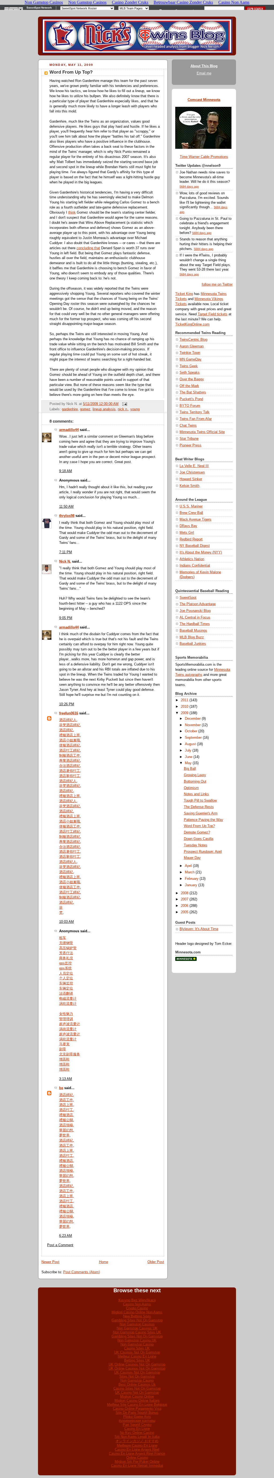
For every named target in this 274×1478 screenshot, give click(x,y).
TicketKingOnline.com (192, 324)
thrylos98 (66, 516)
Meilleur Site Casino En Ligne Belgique (137, 1405)
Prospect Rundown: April (203, 852)
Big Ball (190, 769)
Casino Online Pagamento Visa (137, 1409)
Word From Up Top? (71, 72)
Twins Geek (189, 366)
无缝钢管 (66, 943)
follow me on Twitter (217, 284)
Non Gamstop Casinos (137, 1324)
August (190, 744)
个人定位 (66, 978)
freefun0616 (68, 713)
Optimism (191, 788)
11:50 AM (66, 507)
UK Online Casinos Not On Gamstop (137, 1364)
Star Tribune (189, 439)
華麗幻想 (66, 1130)
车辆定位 (66, 988)
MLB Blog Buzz (192, 637)
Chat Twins (188, 425)
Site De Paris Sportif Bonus (137, 1413)
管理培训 (66, 1019)
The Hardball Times (195, 624)
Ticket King (184, 294)
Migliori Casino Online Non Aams (137, 1312)
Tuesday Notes (195, 845)
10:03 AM (66, 922)
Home (103, 1262)
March (190, 872)
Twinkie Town (190, 353)
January (191, 885)
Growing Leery (195, 775)
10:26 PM (66, 704)
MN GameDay (190, 359)
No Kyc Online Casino (137, 1433)
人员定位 (66, 973)
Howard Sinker (191, 479)
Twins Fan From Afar (196, 419)
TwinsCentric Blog (193, 340)
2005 (184, 912)
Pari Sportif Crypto (137, 1425)
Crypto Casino (137, 1308)
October (191, 731)
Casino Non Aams (137, 1304)
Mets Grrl (187, 533)
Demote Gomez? (197, 832)
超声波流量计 (69, 1024)
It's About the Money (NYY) (201, 552)
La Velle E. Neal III (194, 466)
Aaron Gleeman (192, 346)
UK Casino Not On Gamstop (137, 1392)
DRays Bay (188, 526)
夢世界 (64, 1135)
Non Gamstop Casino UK (137, 1340)
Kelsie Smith (189, 486)
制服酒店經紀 (69, 837)
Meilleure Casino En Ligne (137, 1445)
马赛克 (64, 1044)
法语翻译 (66, 993)
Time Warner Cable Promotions (204, 157)
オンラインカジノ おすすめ (137, 1441)
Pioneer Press (190, 445)
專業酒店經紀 (69, 761)
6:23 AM (65, 1236)
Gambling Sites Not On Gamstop (137, 1320)
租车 (62, 938)
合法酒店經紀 (69, 766)
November (193, 725)
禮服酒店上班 (69, 735)
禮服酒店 (66, 1115)
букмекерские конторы (137, 1421)
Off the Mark (189, 386)
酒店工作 (66, 1100)
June (188, 757)
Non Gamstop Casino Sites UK (137, 1332)
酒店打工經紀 (69, 750)
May (188, 763)
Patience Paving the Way (203, 820)
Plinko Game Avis (137, 1417)
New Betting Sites (137, 1316)
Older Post (155, 1262)
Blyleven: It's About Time (199, 929)
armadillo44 (69, 430)
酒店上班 (66, 1105)
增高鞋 (64, 1059)
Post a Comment (60, 1245)
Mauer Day (192, 858)
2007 (184, 899)
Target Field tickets (212, 314)
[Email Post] (124, 404)
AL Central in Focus (195, 617)
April (188, 866)
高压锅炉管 (68, 948)
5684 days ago (189, 186)
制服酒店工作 (69, 755)
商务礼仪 (66, 958)
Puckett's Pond (191, 399)
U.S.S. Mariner (191, 506)
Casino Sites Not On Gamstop (137, 1388)
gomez (85, 409)
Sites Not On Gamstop (137, 1376)
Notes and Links (196, 794)
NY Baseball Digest (195, 546)
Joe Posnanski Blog (195, 611)
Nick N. (65, 561)
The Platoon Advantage (198, 604)
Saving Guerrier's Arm (201, 813)
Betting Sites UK (137, 1360)
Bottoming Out (195, 781)
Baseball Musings (193, 630)
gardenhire (70, 409)
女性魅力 (66, 1014)
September (193, 738)
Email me (204, 73)
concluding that (88, 248)
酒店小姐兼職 (69, 740)
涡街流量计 (68, 1029)
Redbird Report (191, 539)
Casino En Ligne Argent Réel (137, 1449)
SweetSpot (188, 598)
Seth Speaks (190, 372)
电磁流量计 (68, 999)
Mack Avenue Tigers (195, 519)
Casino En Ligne (137, 1429)
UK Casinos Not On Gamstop (137, 1352)
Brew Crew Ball (191, 513)
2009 (184, 713)
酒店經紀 (66, 730)
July (188, 750)
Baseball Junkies (193, 644)
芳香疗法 (66, 953)
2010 (184, 706)
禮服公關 (66, 1120)
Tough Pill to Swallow (200, 800)
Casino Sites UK (137, 1348)
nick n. (123, 409)
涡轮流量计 (68, 1004)
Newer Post (50, 1262)
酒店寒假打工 (69, 776)
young (135, 409)
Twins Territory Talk (195, 412)
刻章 (62, 1049)
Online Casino (137, 1458)
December (193, 719)
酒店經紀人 (68, 720)
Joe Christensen (192, 472)
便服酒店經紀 (69, 745)
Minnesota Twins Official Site (202, 432)
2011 (184, 700)
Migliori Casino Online (137, 1396)
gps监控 (65, 963)
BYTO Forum (190, 406)
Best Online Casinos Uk (137, 1384)
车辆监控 (66, 983)
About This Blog (204, 66)
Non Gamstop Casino (137, 1344)
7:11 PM (65, 552)
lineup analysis (104, 409)
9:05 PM (65, 618)
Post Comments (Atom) (81, 1272)
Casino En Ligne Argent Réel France (137, 1454)
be (61, 1088)
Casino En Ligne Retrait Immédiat (137, 1466)
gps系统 (65, 968)
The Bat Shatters (193, 392)
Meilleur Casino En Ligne (137, 1356)
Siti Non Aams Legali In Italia (137, 1437)
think (72, 212)
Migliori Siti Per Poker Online (137, 1462)
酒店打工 (66, 1110)
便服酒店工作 (69, 826)
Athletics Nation (192, 559)
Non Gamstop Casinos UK (137, 1328)
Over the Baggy (192, 379)
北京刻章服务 (69, 1054)
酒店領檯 (66, 1125)
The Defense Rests (199, 807)
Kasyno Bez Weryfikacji (137, 1300)
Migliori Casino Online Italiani (137, 1401)
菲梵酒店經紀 (69, 725)
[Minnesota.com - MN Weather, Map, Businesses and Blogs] (186, 960)
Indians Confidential (195, 565)
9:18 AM (65, 471)
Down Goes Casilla (198, 839)
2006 (184, 906)
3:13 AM (65, 1079)
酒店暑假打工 (69, 771)
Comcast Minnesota (204, 100)
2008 (184, 893)
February (192, 879)
